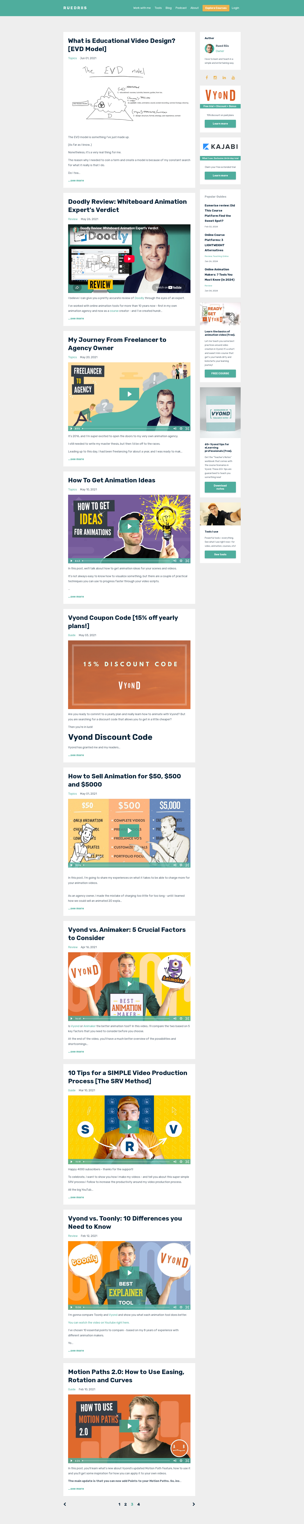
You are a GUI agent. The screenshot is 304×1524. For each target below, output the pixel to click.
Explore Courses (216, 7)
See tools (220, 554)
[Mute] (175, 428)
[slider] (126, 428)
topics (72, 58)
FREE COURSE (220, 373)
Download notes (220, 487)
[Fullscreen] (187, 428)
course (114, 311)
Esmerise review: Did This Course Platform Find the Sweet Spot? (220, 213)
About (194, 8)
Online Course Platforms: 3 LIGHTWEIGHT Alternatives (215, 242)
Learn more (220, 123)
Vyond (75, 1026)
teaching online (221, 256)
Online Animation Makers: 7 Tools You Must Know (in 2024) (219, 274)
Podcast (181, 8)
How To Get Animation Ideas (111, 480)
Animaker (89, 1026)
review (73, 219)
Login (235, 8)
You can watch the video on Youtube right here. (99, 1322)
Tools (158, 8)
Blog (168, 8)
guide (72, 635)
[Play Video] (71, 428)
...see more (76, 180)
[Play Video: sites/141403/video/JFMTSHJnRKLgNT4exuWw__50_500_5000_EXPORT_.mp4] (129, 830)
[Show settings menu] (181, 428)
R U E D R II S (75, 8)
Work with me (142, 8)
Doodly (139, 298)
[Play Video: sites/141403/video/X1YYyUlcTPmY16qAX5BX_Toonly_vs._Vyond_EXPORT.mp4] (129, 1272)
